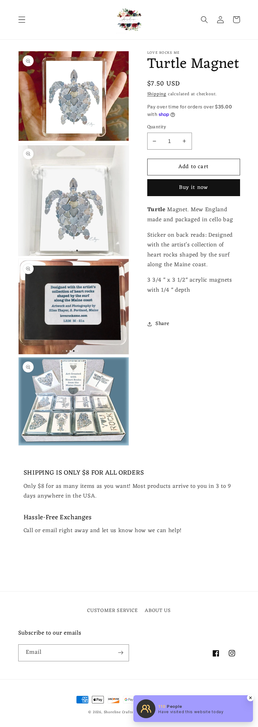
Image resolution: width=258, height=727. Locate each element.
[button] (22, 20)
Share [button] (162, 324)
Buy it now (193, 187)
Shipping (156, 94)
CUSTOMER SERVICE (112, 611)
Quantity (156, 127)
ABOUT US (158, 610)
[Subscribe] (121, 652)
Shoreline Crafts (118, 712)
